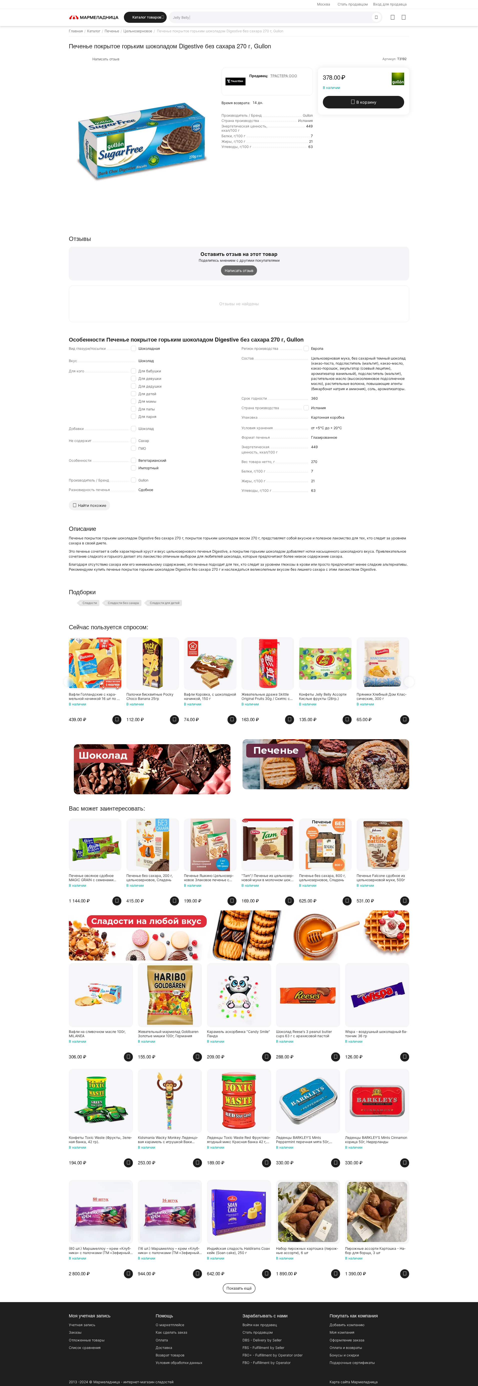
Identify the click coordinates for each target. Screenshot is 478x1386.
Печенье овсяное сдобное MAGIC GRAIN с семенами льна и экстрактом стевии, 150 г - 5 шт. (92, 878)
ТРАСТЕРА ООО (283, 76)
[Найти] (376, 17)
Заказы (75, 1332)
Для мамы (147, 401)
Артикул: (389, 59)
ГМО (142, 448)
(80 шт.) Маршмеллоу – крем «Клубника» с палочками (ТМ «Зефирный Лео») (100, 1251)
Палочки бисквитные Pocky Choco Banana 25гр (149, 696)
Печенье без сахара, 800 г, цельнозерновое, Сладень (322, 878)
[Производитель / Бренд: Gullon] (398, 78)
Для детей (147, 394)
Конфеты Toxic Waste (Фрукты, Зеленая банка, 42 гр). (100, 1140)
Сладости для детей (164, 603)
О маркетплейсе (170, 1325)
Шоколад (146, 428)
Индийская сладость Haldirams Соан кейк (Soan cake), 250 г (238, 1251)
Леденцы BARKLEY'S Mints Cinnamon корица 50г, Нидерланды (376, 1140)
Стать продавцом (353, 4)
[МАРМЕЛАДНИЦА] (94, 17)
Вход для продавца (390, 4)
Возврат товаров (170, 1355)
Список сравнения (85, 1347)
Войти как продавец (260, 1325)
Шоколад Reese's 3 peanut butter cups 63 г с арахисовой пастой (304, 1034)
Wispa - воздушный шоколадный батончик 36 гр (376, 1034)
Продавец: (258, 76)
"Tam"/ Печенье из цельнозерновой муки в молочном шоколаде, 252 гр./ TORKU (268, 878)
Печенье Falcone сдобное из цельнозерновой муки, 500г (381, 878)
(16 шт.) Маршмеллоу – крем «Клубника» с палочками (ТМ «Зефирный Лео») (168, 1251)
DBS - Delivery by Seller (262, 1340)
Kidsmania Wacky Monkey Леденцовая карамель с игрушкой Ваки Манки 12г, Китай (168, 1140)
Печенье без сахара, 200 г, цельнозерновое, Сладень (149, 878)
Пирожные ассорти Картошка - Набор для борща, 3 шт (375, 1251)
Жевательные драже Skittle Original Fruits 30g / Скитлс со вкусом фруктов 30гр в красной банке (267, 696)
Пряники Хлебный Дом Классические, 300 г (381, 696)
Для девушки (149, 378)
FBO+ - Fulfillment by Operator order (273, 1355)
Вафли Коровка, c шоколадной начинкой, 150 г (210, 696)
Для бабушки (149, 371)
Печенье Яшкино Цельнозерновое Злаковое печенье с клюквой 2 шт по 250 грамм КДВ (208, 878)
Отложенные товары (87, 1340)
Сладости (90, 603)
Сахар (143, 440)
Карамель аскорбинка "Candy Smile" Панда (238, 1034)
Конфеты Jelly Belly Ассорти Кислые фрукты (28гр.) (322, 696)
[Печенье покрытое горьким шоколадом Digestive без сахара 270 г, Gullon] (141, 140)
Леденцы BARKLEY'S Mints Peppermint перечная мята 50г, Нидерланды (302, 1140)
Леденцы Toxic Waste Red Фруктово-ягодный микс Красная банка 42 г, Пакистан (238, 1140)
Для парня (147, 416)
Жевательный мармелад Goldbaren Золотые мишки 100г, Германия (168, 1034)
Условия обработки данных (179, 1362)
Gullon (143, 480)
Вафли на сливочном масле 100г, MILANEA (97, 1034)
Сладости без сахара (123, 603)
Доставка (164, 1347)
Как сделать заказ (171, 1332)
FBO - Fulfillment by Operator (267, 1362)
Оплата (162, 1340)
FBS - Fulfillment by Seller (263, 1347)
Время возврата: (235, 103)
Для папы (146, 409)
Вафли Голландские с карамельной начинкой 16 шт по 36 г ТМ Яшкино (95, 696)
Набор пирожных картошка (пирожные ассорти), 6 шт (307, 1251)
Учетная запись (82, 1325)
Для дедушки (149, 386)
